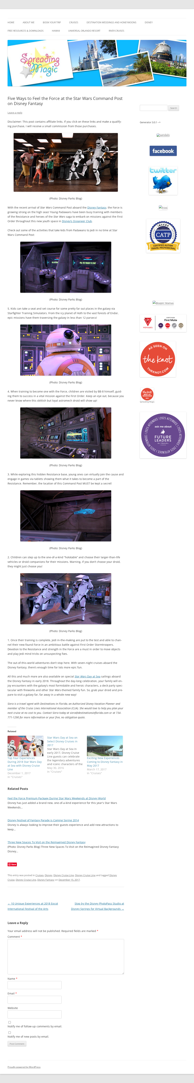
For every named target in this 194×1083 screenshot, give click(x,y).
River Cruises (116, 30)
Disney (149, 22)
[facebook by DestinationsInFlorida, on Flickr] (163, 155)
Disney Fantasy (96, 207)
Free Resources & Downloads (26, 30)
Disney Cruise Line (63, 875)
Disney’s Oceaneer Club (77, 221)
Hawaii (56, 30)
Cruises (73, 22)
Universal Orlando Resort (84, 30)
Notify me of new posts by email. (28, 1036)
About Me (28, 22)
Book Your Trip (52, 22)
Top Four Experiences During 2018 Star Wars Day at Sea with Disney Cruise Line (25, 763)
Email (12, 993)
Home (11, 22)
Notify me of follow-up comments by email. (35, 1026)
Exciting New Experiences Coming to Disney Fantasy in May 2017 (105, 761)
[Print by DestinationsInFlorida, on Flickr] (163, 207)
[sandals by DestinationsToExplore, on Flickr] (163, 135)
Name (12, 978)
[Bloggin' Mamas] (163, 303)
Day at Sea (87, 676)
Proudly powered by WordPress (24, 1067)
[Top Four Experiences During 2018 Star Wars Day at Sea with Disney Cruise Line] (25, 746)
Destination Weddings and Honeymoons (111, 22)
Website (13, 1008)
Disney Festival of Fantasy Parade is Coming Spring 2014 (43, 820)
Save (13, 864)
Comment (15, 936)
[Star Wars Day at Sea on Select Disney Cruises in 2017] (67, 755)
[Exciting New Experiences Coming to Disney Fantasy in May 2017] (105, 746)
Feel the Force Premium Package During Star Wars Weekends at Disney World (57, 798)
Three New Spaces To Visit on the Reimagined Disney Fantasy (46, 842)
